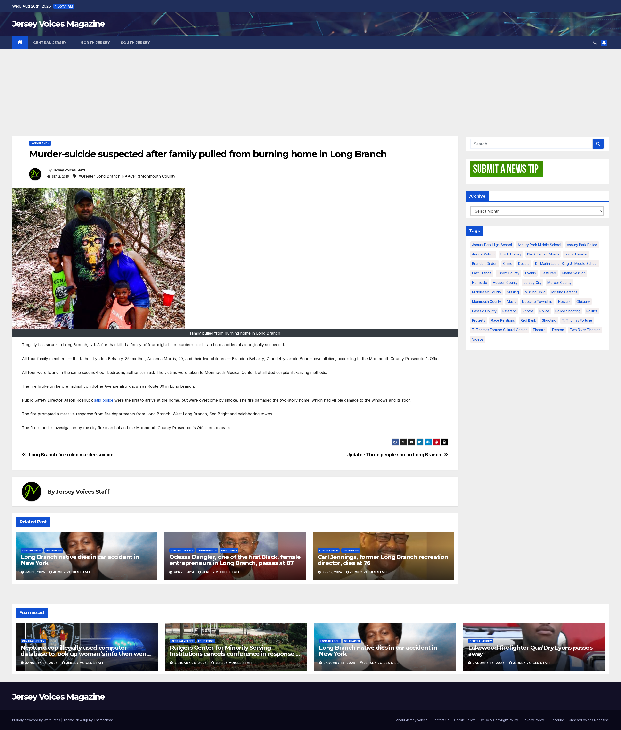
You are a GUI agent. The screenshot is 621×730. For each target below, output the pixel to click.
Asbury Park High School (492, 245)
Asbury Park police (582, 245)
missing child (535, 292)
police (544, 311)
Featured (549, 273)
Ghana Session (574, 273)
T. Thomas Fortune (577, 320)
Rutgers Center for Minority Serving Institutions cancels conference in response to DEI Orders (236, 653)
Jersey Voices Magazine (58, 24)
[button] (595, 42)
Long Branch (40, 143)
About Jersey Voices (411, 720)
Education (206, 641)
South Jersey (135, 43)
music (511, 301)
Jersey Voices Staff (69, 170)
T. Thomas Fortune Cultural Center (499, 330)
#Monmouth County (156, 176)
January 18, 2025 (340, 662)
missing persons (564, 292)
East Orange (482, 273)
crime (507, 264)
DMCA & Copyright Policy (499, 720)
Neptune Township (537, 301)
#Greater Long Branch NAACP (107, 176)
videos (477, 339)
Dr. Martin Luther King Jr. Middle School (566, 264)
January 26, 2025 (42, 662)
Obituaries (54, 550)
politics (591, 311)
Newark (564, 301)
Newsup (82, 720)
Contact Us (440, 720)
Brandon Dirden (484, 264)
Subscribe (556, 720)
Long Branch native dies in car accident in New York (80, 559)
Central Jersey (50, 43)
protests (478, 320)
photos (528, 311)
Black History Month (543, 254)
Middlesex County (486, 292)
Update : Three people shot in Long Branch (393, 455)
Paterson (509, 311)
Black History (510, 254)
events (530, 273)
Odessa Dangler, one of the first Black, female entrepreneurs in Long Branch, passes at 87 (235, 559)
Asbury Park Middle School (539, 245)
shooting (549, 320)
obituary (583, 301)
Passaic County (484, 311)
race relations (503, 320)
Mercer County (559, 282)
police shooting (567, 311)
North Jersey (95, 43)
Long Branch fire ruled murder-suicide (71, 455)
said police (103, 400)
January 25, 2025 (191, 662)
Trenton (557, 330)
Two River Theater (585, 330)
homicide (479, 282)
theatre (539, 330)
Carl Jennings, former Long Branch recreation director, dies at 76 (383, 559)
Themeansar (103, 720)
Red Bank (528, 320)
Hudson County (505, 282)
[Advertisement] (310, 85)
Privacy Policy (533, 720)
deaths (523, 264)
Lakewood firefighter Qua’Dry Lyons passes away (530, 650)
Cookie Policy (464, 720)
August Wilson (483, 254)
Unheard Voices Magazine (589, 720)
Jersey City (532, 282)
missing (513, 292)
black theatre (576, 254)
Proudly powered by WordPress (36, 720)
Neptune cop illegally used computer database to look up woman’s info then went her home (85, 653)
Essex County (508, 273)
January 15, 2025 (489, 662)
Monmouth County (486, 301)
